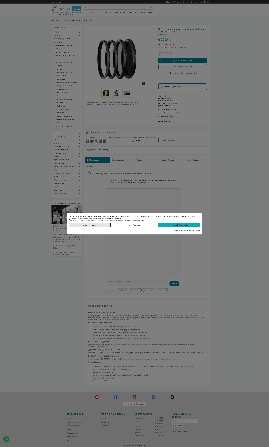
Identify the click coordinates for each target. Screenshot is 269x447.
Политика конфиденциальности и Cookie (186, 230)
